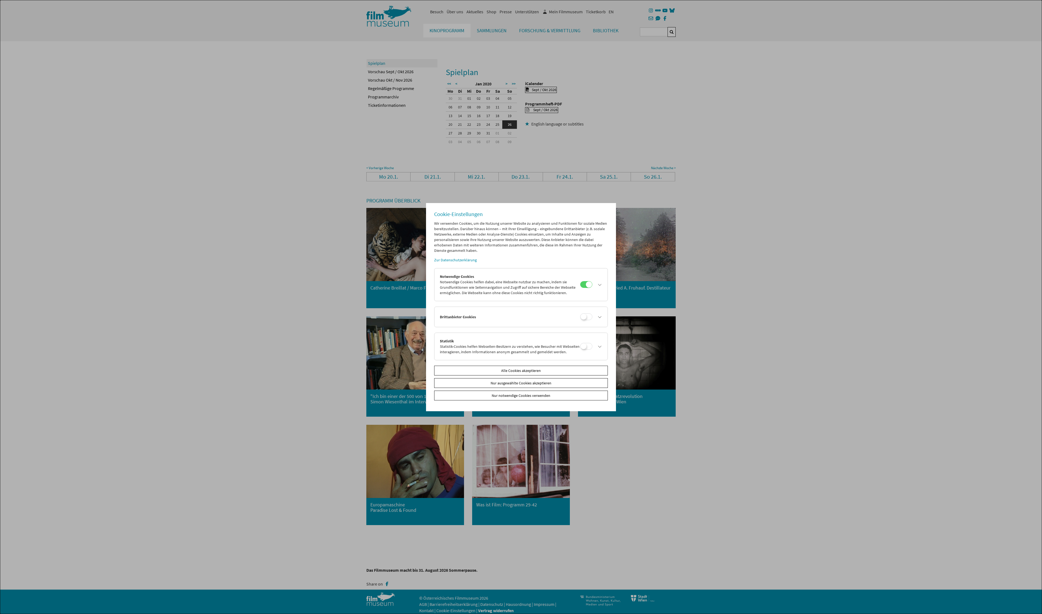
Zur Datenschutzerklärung (455, 260)
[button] (598, 284)
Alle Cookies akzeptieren (521, 370)
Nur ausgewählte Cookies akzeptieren (521, 383)
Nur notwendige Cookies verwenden (521, 395)
